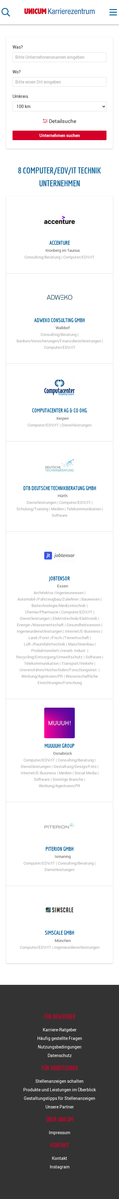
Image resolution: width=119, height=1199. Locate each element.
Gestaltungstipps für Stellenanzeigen (59, 1098)
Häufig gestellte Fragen (59, 1038)
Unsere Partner (59, 1107)
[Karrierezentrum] (59, 10)
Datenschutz (60, 1055)
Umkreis (20, 96)
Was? (18, 47)
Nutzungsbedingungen (59, 1047)
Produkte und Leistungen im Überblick (59, 1090)
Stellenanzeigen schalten (59, 1081)
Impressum (59, 1132)
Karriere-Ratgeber (60, 1030)
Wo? (17, 72)
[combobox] (59, 57)
